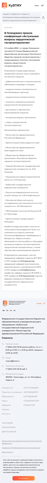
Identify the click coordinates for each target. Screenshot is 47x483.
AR (14, 310)
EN (7, 310)
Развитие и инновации (12, 392)
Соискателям (9, 427)
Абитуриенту (7, 452)
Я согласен (23, 478)
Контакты (6, 414)
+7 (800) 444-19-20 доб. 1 (16, 369)
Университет (15, 14)
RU (4, 310)
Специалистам (31, 401)
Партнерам (7, 423)
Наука (4, 401)
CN (11, 310)
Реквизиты (7, 337)
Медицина (6, 405)
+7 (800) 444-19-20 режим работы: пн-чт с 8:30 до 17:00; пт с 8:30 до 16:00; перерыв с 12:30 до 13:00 (24, 350)
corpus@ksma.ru (13, 361)
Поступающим (31, 388)
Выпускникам (9, 432)
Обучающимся (31, 392)
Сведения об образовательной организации (21, 448)
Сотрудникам (30, 396)
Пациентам (29, 405)
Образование (7, 396)
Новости (25, 14)
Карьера (5, 409)
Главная (6, 14)
